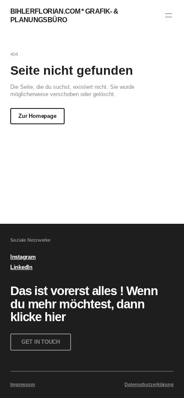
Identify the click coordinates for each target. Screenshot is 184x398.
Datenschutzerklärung (149, 384)
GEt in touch (40, 342)
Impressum (22, 384)
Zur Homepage (37, 116)
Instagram (23, 257)
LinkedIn (21, 267)
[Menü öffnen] (168, 15)
